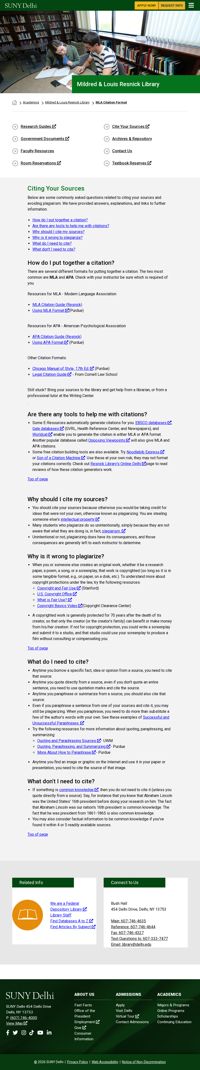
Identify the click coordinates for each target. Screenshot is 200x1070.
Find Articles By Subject (70, 927)
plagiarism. (111, 531)
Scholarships (167, 1016)
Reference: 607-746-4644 (133, 927)
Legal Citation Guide (49, 374)
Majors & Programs (173, 1005)
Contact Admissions (132, 1022)
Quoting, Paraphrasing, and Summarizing (72, 746)
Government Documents (42, 138)
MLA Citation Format (111, 102)
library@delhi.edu (131, 944)
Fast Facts (83, 1005)
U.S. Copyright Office (54, 594)
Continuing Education (174, 1022)
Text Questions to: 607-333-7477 (139, 938)
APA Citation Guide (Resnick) (56, 336)
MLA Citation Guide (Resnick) (57, 304)
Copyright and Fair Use (56, 588)
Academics (31, 102)
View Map (14, 1023)
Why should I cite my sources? (58, 231)
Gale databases (45, 428)
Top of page (38, 479)
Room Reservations (38, 163)
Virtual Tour (125, 1016)
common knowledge (76, 789)
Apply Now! (146, 5)
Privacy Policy (77, 1062)
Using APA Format (47, 342)
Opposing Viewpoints (106, 440)
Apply (120, 1005)
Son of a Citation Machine (58, 458)
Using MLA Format (48, 310)
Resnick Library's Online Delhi (116, 463)
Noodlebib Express (143, 452)
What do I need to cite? (52, 243)
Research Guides (36, 126)
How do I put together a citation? (60, 220)
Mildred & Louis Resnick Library (67, 102)
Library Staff (60, 915)
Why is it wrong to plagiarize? (57, 237)
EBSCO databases (151, 422)
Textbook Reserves (129, 163)
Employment (84, 1022)
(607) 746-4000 (23, 1018)
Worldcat (40, 434)
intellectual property (78, 519)
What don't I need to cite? (53, 249)
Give (77, 1028)
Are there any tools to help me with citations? (70, 226)
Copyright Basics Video (57, 605)
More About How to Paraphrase (64, 752)
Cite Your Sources (128, 126)
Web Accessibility (105, 1062)
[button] (7, 1033)
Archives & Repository (132, 138)
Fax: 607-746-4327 (127, 932)
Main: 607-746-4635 (128, 921)
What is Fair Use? (52, 600)
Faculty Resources (37, 151)
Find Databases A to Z (69, 921)
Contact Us (122, 151)
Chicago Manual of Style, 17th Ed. (60, 368)
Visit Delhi (124, 1011)
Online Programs (170, 1011)
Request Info (172, 5)
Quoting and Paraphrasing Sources (67, 740)
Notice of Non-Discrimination (144, 1062)
